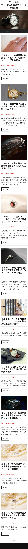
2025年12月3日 (10, 423)
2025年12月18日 (10, 173)
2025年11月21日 (10, 523)
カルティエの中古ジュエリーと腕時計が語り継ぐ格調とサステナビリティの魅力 (13, 219)
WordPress (17, 546)
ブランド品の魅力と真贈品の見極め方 (14, 5)
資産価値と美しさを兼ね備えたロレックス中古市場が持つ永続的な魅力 (13, 321)
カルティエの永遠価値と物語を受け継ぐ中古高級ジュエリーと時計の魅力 (13, 57)
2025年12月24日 (10, 65)
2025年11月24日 (10, 474)
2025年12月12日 (10, 278)
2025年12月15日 (10, 226)
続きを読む (5, 78)
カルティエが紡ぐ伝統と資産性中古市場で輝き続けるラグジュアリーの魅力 (13, 270)
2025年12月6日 (10, 377)
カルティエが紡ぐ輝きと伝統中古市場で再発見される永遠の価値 (13, 166)
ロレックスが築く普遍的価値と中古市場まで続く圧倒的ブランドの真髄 (13, 415)
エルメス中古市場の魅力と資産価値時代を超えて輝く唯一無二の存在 (13, 515)
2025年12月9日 (10, 329)
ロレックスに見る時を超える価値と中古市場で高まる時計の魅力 (13, 369)
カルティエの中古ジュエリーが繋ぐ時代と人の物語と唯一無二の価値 (13, 106)
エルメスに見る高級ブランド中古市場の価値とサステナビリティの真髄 (13, 466)
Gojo (2, 65)
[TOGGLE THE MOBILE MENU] (2, 5)
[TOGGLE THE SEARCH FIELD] (26, 5)
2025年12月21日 (10, 114)
